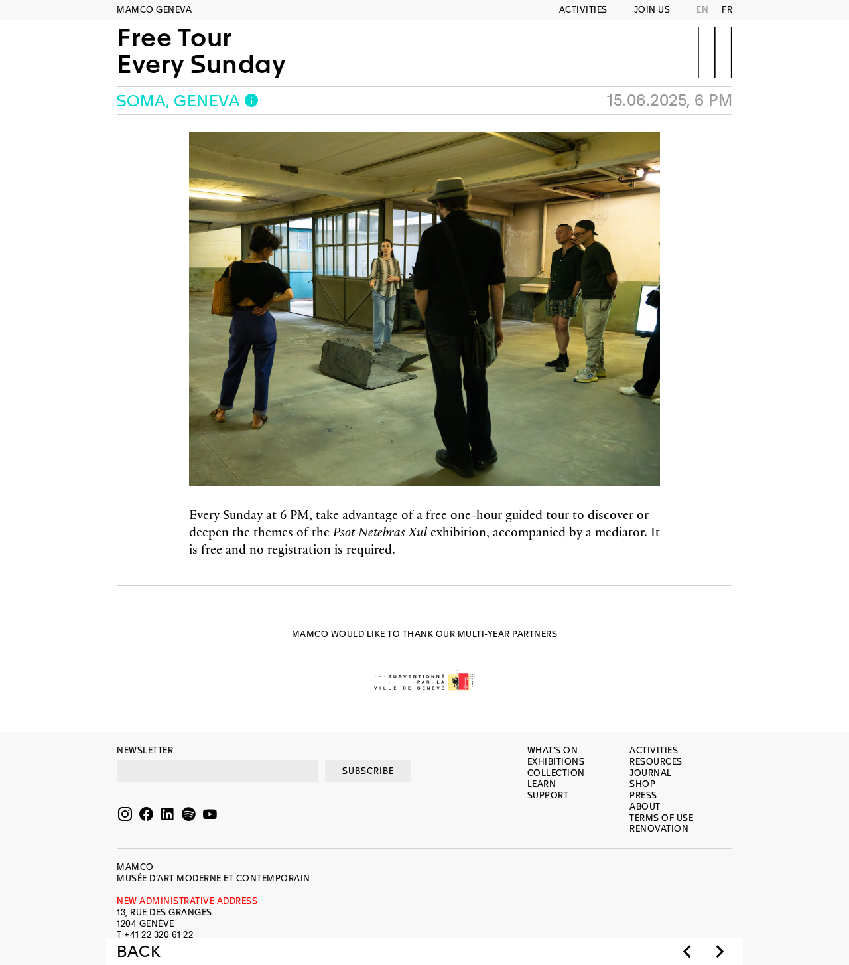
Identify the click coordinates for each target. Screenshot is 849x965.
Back (139, 952)
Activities (583, 10)
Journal (650, 773)
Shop (642, 784)
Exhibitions (556, 762)
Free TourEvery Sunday (201, 51)
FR (727, 10)
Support (548, 795)
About (645, 807)
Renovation (658, 829)
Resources (656, 762)
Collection (556, 773)
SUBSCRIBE (368, 771)
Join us (652, 10)
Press (643, 795)
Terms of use (661, 818)
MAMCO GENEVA (154, 10)
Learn (541, 784)
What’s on (552, 750)
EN (702, 10)
